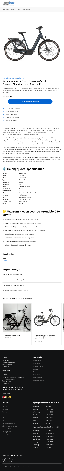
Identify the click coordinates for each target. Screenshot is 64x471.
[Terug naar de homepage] (8, 3)
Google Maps (6, 370)
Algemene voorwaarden (10, 426)
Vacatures (5, 434)
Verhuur (5, 412)
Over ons (5, 415)
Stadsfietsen (37, 361)
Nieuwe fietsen (37, 378)
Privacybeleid (6, 432)
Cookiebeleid (6, 429)
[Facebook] (4, 460)
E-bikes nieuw (21, 78)
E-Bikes (14, 78)
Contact (4, 406)
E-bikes (35, 369)
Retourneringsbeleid (8, 423)
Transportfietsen (38, 366)
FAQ (3, 420)
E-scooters (36, 375)
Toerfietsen (36, 363)
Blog (3, 418)
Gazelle (4, 261)
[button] (58, 3)
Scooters (36, 372)
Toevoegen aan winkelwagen (30, 101)
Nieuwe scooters (38, 380)
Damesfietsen (6, 78)
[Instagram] (10, 460)
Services (5, 409)
